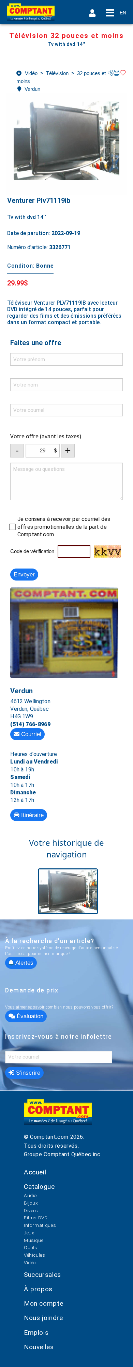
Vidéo (30, 1262)
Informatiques (40, 1225)
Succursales (42, 1275)
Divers (31, 1210)
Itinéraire (31, 815)
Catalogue (39, 1187)
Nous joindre (43, 1318)
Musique (33, 1240)
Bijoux (31, 1203)
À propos (38, 1289)
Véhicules (34, 1255)
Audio (30, 1195)
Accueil (35, 1172)
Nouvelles (39, 1347)
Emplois (36, 1333)
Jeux (29, 1232)
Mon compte (43, 1303)
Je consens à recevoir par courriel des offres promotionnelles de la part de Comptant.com (63, 527)
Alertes (23, 963)
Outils (31, 1247)
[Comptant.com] (58, 1116)
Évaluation (29, 1016)
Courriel (30, 734)
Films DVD (36, 1217)
